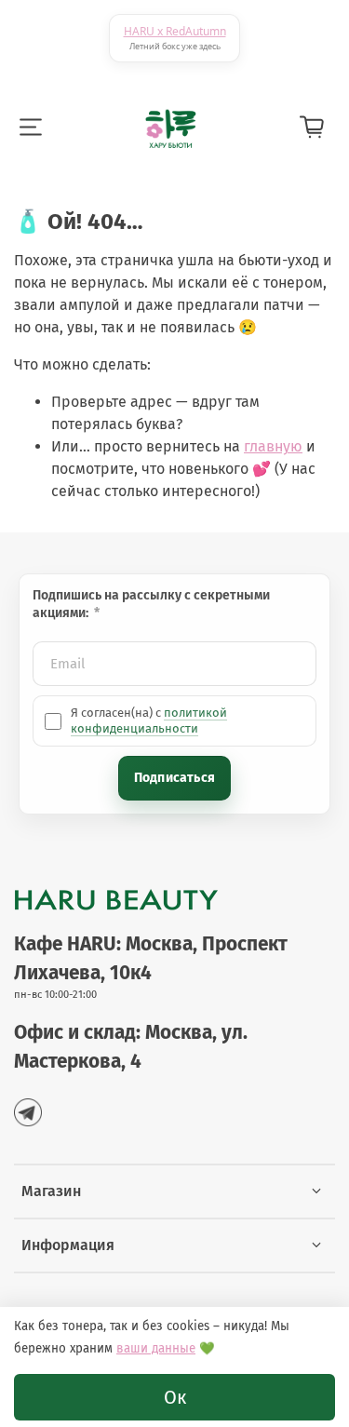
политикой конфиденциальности (149, 720)
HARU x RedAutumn (175, 31)
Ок (175, 1397)
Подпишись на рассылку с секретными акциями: (151, 604)
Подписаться (174, 778)
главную (273, 446)
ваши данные (155, 1348)
